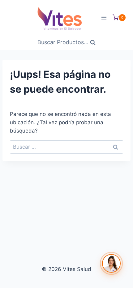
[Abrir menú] (103, 17)
